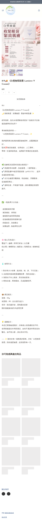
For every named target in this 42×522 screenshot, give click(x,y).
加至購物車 (21, 99)
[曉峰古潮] (11, 10)
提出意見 (4, 517)
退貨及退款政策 (9, 513)
